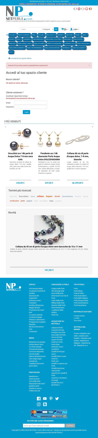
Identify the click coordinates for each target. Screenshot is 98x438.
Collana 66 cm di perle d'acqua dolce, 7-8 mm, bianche (78, 156)
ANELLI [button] (84, 35)
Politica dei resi (34, 391)
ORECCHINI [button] (69, 35)
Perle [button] (34, 35)
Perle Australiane (80, 296)
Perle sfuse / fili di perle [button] (53, 39)
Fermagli (54, 380)
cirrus (33, 196)
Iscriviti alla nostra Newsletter (40, 421)
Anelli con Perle (57, 342)
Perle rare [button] (67, 39)
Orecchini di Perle (57, 330)
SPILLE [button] (19, 39)
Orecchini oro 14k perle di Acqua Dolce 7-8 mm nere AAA (20, 156)
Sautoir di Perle (57, 340)
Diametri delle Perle (58, 305)
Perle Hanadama (80, 305)
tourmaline (44, 201)
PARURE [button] (77, 35)
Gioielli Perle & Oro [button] (83, 43)
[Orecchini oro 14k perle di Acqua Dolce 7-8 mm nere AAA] (20, 139)
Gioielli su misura (35, 388)
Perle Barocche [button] (38, 39)
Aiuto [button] (11, 52)
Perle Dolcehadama (81, 303)
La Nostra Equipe (35, 317)
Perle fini (54, 359)
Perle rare (54, 361)
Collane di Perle (57, 328)
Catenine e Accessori (59, 378)
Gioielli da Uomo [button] (39, 43)
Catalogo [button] (12, 35)
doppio (49, 196)
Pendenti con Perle (58, 332)
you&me (58, 201)
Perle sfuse (55, 344)
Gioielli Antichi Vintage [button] (52, 47)
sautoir (29, 201)
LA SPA (76, 318)
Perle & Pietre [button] (78, 39)
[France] (75, 9)
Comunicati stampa (36, 349)
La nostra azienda (35, 315)
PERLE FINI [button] (12, 43)
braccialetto (24, 196)
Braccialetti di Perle (58, 335)
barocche (13, 196)
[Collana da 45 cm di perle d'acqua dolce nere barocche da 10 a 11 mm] (49, 230)
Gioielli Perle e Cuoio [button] (24, 43)
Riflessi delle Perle (57, 303)
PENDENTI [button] (60, 35)
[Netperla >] (8, 58)
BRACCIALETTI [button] (50, 35)
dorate (57, 196)
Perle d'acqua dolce (81, 300)
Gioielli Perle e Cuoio (58, 356)
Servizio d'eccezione (36, 327)
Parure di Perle (56, 337)
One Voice (77, 320)
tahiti (36, 201)
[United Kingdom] (79, 9)
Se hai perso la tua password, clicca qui (20, 98)
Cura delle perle (34, 381)
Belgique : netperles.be (82, 343)
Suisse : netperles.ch (81, 341)
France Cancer (79, 316)
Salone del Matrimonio (37, 356)
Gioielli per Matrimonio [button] (34, 47)
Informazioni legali (36, 288)
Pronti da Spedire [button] (23, 35)
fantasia (78, 196)
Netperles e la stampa (37, 342)
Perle (76, 288)
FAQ (30, 329)
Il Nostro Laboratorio (37, 320)
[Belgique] (90, 9)
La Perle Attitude (35, 347)
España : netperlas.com (82, 338)
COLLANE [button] (41, 35)
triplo (51, 201)
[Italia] (82, 9)
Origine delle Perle (57, 288)
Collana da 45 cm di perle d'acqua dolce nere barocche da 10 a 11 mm (49, 246)
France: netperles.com (82, 333)
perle (23, 201)
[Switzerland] (86, 9)
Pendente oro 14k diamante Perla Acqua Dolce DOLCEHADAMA (49, 156)
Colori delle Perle (57, 300)
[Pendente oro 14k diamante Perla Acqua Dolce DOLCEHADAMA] (49, 139)
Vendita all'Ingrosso (36, 305)
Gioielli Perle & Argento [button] (16, 47)
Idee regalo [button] (66, 47)
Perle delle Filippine (81, 298)
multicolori (14, 201)
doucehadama (67, 196)
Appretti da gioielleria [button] (54, 43)
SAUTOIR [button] (11, 39)
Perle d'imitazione (57, 308)
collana (40, 196)
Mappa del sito (34, 308)
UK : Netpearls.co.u (81, 345)
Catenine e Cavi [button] (69, 43)
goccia (85, 196)
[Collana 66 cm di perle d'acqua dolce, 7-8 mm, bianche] (77, 139)
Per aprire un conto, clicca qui (17, 83)
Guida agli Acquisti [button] (79, 47)
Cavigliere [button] (26, 39)
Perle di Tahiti (79, 293)
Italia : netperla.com (81, 336)
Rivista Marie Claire (36, 344)
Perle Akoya (78, 291)
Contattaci (33, 331)
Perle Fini (54, 315)
